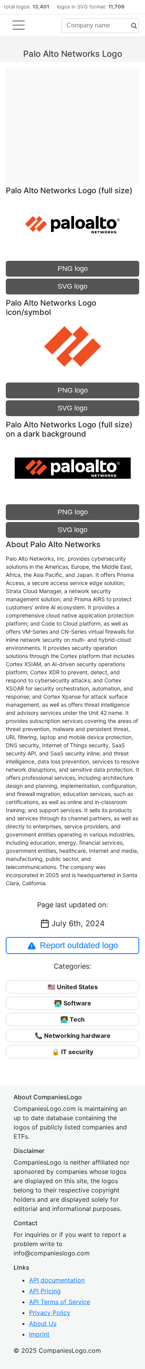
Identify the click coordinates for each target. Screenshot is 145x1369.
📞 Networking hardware (73, 1035)
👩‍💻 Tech (72, 1019)
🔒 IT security (72, 1052)
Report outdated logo (79, 945)
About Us (42, 1323)
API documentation (57, 1280)
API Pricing (45, 1291)
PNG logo (73, 268)
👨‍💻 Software (72, 1003)
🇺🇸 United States (73, 987)
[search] (131, 26)
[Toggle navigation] (18, 25)
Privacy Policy (49, 1312)
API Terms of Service (59, 1302)
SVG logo (72, 286)
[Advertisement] (72, 122)
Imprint (39, 1334)
